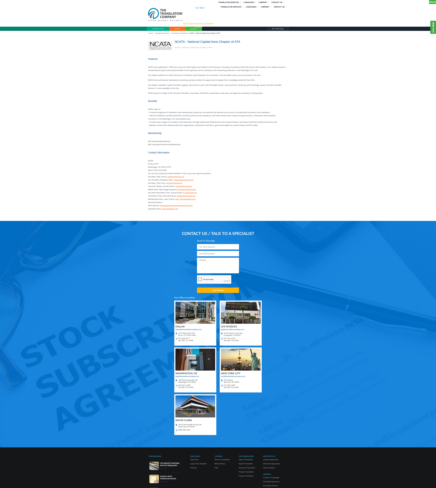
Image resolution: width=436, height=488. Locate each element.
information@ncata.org (187, 189)
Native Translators (246, 460)
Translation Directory (162, 33)
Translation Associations (179, 33)
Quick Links (195, 456)
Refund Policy (220, 464)
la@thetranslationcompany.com (232, 329)
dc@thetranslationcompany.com (187, 376)
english (432, 2)
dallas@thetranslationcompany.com (188, 329)
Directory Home (158, 29)
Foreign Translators (246, 472)
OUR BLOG (267, 474)
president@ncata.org (175, 177)
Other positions (269, 468)
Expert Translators (246, 464)
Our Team (200, 7)
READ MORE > (164, 468)
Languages (248, 2)
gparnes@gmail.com (170, 209)
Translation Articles (270, 486)
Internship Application (271, 464)
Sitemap (193, 468)
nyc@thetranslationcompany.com (233, 376)
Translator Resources (271, 482)
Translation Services (228, 2)
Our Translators (246, 456)
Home (151, 33)
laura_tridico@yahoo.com (185, 199)
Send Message (218, 290)
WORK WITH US (269, 456)
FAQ (216, 468)
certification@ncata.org (186, 196)
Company (263, 2)
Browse (177, 29)
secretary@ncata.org (174, 183)
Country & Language (271, 477)
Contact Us (276, 2)
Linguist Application (271, 460)
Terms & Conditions (222, 460)
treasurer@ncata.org (183, 186)
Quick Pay (194, 460)
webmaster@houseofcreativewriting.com (176, 205)
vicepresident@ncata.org (184, 180)
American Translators (247, 468)
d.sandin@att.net (190, 193)
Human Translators (246, 476)
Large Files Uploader (198, 464)
